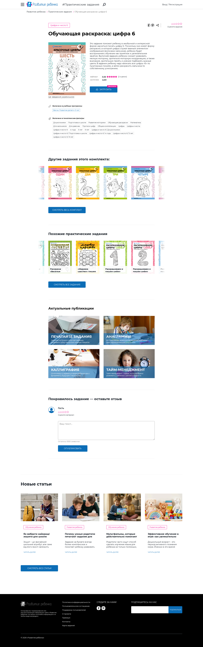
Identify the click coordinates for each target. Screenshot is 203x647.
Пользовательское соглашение (75, 606)
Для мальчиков (60, 126)
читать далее (29, 552)
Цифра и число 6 (59, 25)
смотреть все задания (67, 284)
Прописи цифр (88, 126)
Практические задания (81, 4)
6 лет (87, 130)
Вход (164, 4)
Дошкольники (59, 123)
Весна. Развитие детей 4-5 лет (66, 110)
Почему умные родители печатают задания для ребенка (80, 537)
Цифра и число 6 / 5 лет (123, 133)
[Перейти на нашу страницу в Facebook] (99, 608)
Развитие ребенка (74, 527)
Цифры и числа (133, 126)
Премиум (66, 618)
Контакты (66, 622)
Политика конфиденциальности (76, 602)
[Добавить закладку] (157, 25)
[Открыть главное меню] (22, 4)
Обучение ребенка (33, 527)
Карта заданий (68, 625)
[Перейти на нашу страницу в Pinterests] (103, 608)
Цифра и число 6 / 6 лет (63, 137)
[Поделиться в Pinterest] (152, 25)
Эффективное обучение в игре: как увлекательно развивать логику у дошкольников (163, 538)
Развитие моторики (97, 123)
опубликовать (72, 448)
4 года (73, 130)
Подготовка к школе (77, 123)
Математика (135, 123)
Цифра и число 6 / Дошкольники (106, 130)
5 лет (80, 130)
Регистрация (175, 4)
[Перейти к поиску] (104, 4)
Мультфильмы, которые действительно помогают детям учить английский (121, 537)
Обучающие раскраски (118, 123)
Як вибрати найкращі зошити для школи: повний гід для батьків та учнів (38, 538)
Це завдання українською (61, 97)
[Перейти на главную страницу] (42, 4)
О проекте (66, 614)
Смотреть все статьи (39, 568)
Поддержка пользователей (74, 610)
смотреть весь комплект (67, 210)
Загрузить (105, 89)
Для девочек (74, 126)
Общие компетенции (107, 126)
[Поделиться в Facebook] (148, 25)
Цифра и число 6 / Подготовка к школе (70, 133)
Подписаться (175, 610)
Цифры (121, 126)
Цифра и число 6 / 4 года (100, 133)
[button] (44, 183)
